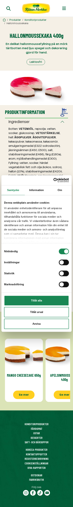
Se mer (24, 395)
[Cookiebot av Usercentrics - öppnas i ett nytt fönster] (53, 180)
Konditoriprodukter (35, 19)
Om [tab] (60, 190)
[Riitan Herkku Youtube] (47, 492)
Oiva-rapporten (36, 467)
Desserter (37, 437)
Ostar (36, 433)
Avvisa (36, 323)
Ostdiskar (36, 475)
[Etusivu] (36, 8)
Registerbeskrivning (37, 458)
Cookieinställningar (36, 463)
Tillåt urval (36, 312)
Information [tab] (36, 190)
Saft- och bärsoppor (37, 442)
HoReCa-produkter (36, 449)
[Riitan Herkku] (4, 19)
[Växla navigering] (64, 8)
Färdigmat (36, 428)
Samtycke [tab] (13, 190)
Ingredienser (19, 121)
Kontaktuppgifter (36, 454)
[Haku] (8, 8)
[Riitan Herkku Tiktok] (40, 492)
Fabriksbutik (36, 479)
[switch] (64, 262)
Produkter (15, 19)
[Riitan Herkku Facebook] (33, 492)
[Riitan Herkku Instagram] (26, 492)
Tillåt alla (36, 300)
